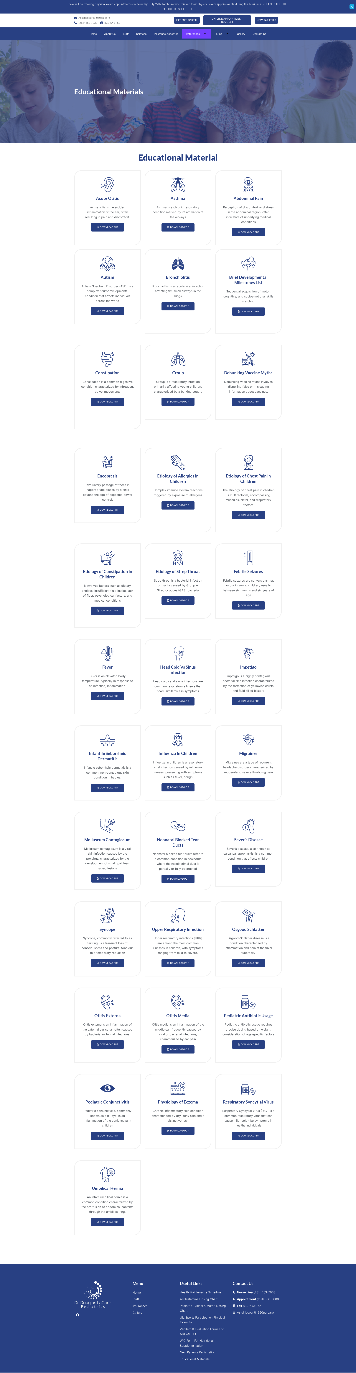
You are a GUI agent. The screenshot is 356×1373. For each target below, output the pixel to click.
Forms (218, 33)
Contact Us (259, 33)
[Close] (352, 6)
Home (93, 33)
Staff (126, 33)
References (193, 33)
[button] (201, 34)
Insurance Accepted (166, 33)
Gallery (241, 33)
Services (141, 33)
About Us (110, 33)
